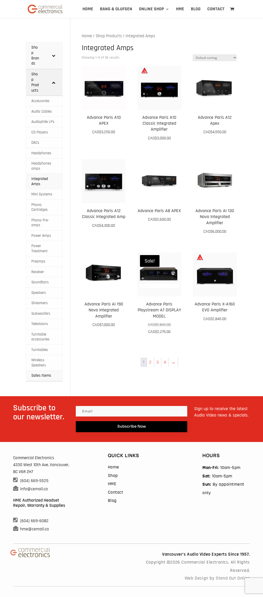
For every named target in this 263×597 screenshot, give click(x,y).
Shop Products (109, 36)
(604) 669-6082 (34, 521)
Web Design (196, 578)
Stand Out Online (233, 578)
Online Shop (151, 9)
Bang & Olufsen (116, 9)
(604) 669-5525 (34, 481)
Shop (113, 475)
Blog (196, 9)
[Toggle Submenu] (53, 55)
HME (180, 9)
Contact (215, 9)
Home (87, 9)
